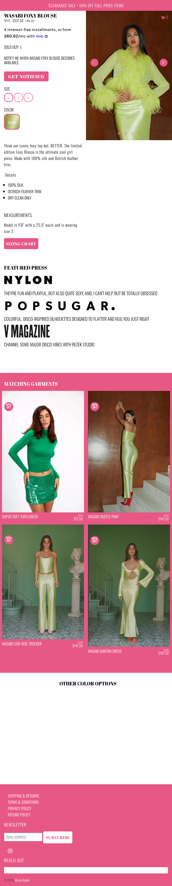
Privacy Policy (19, 808)
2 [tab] (125, 132)
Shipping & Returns (23, 796)
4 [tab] (139, 132)
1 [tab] (119, 132)
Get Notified (26, 76)
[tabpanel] (129, 75)
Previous (94, 62)
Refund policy (19, 814)
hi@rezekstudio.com (19, 870)
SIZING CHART (21, 243)
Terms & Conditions (23, 802)
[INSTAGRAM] (10, 850)
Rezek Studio (22, 880)
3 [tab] (132, 132)
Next (164, 62)
